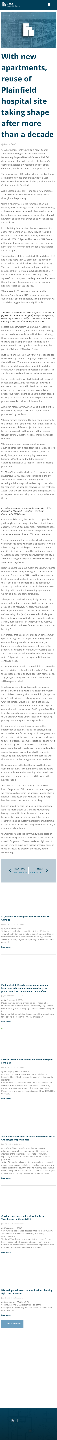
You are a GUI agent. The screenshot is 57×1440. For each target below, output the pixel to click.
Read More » (6, 947)
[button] (30, 1431)
